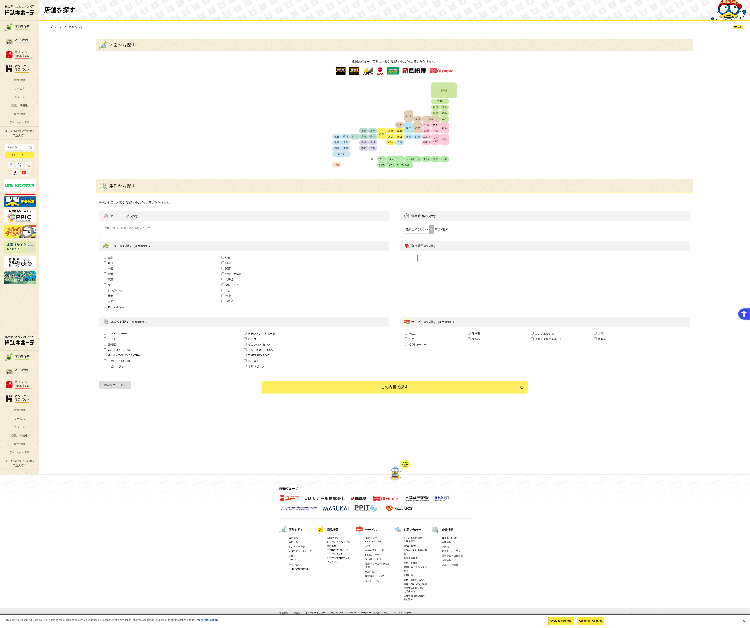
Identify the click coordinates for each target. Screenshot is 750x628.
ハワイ (229, 301)
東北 (110, 257)
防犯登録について (374, 576)
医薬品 (476, 339)
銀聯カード (605, 339)
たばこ (413, 333)
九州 (110, 263)
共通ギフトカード (374, 550)
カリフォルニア (117, 306)
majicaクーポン (373, 554)
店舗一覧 (293, 542)
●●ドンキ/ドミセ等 (119, 350)
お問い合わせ (412, 529)
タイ (110, 284)
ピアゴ (252, 339)
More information (207, 619)
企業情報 (448, 529)
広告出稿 (408, 575)
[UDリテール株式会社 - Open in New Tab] (325, 500)
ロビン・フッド (117, 366)
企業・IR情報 (19, 105)
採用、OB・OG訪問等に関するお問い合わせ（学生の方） (415, 588)
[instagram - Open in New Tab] (28, 166)
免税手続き (371, 571)
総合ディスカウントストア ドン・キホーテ (19, 340)
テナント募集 (411, 562)
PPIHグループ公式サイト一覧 (374, 612)
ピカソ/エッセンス (259, 344)
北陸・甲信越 (233, 274)
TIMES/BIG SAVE (259, 355)
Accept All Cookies (590, 620)
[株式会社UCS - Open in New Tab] (400, 510)
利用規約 (295, 612)
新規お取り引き (412, 545)
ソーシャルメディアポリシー (342, 612)
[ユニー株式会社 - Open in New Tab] (289, 500)
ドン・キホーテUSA (260, 350)
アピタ (112, 339)
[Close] (743, 620)
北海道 (229, 279)
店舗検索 (293, 537)
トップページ (53, 27)
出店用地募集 (411, 558)
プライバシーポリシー (314, 612)
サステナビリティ (451, 551)
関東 (110, 279)
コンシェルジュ (544, 333)
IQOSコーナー (417, 344)
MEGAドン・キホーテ (261, 333)
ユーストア (255, 360)
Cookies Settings (560, 620)
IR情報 (445, 546)
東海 (110, 274)
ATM (411, 339)
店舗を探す (296, 529)
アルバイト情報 (19, 122)
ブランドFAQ (372, 581)
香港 (110, 295)
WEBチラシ (333, 537)
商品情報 (19, 79)
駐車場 (476, 333)
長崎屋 (112, 344)
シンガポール (116, 290)
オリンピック (256, 366)
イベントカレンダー (401, 612)
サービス (19, 88)
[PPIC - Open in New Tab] (20, 220)
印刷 (740, 27)
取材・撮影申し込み (414, 580)
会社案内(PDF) (449, 537)
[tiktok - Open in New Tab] (15, 174)
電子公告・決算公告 (452, 555)
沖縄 (228, 257)
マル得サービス (373, 559)
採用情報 (19, 113)
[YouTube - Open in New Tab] (24, 174)
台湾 (228, 295)
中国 (110, 268)
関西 (228, 268)
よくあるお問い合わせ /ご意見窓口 (19, 133)
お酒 (601, 333)
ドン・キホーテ (117, 333)
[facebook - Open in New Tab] (10, 166)
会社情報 (283, 612)
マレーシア (232, 284)
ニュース (19, 96)
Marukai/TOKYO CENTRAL (124, 355)
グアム (112, 301)
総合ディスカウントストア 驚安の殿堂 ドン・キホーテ (19, 10)
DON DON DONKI (119, 360)
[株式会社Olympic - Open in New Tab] (386, 500)
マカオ (229, 290)
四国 (228, 263)
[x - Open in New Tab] (19, 166)
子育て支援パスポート (548, 339)
